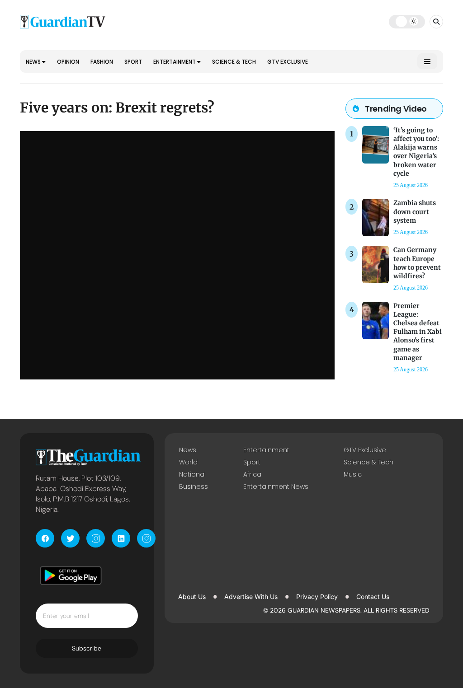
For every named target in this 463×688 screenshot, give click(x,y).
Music (353, 474)
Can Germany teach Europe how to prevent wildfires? (417, 263)
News (34, 62)
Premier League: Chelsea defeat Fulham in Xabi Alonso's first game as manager (417, 332)
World (188, 462)
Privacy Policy (317, 596)
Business (193, 486)
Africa (252, 474)
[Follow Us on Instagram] (95, 538)
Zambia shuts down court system (414, 211)
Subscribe (86, 648)
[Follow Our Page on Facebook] (45, 538)
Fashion (101, 62)
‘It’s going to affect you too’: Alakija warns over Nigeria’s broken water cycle (416, 152)
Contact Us (372, 596)
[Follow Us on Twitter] (70, 538)
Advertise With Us (251, 596)
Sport (133, 62)
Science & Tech (234, 62)
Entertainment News (275, 486)
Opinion (68, 62)
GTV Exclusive (287, 62)
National (192, 474)
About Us (192, 596)
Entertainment (175, 62)
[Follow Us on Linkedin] (121, 538)
